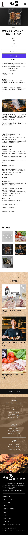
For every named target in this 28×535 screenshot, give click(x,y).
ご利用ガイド (13, 528)
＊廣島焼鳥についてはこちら (9, 211)
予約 (5, 515)
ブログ (6, 512)
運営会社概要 (7, 518)
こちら (16, 70)
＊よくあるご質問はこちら (8, 208)
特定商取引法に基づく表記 (9, 530)
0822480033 (22, 485)
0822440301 (11, 488)
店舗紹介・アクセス (9, 509)
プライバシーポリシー (21, 530)
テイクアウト (7, 503)
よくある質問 (6, 528)
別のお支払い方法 (14, 59)
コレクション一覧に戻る (15, 391)
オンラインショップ (9, 499)
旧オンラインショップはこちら (12, 524)
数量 (14, 43)
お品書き (6, 506)
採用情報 (6, 521)
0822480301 (21, 483)
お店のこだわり (8, 496)
